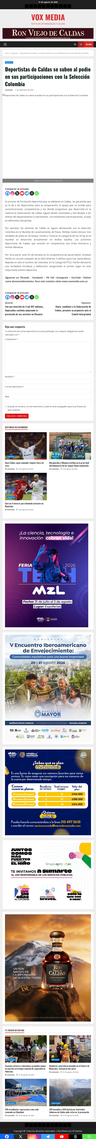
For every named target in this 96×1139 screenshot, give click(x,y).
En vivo (89, 44)
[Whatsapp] (36, 193)
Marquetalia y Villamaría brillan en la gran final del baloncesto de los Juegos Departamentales (69, 464)
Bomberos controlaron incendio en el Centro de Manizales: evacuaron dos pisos (69, 1067)
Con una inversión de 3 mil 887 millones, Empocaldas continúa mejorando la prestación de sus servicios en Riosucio (24, 308)
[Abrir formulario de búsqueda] (75, 44)
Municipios (11, 1060)
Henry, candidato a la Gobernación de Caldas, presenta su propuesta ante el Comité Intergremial (73, 308)
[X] (17, 193)
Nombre (9, 376)
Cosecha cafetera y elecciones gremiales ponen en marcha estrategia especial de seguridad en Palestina (25, 1068)
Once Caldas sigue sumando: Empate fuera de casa (24, 464)
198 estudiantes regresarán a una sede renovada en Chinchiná (22, 1111)
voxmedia (9, 90)
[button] (5, 44)
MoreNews (63, 1131)
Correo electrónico (14, 386)
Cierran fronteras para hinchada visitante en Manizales (24, 505)
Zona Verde (56, 1103)
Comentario (11, 339)
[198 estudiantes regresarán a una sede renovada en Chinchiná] (26, 1092)
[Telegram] (27, 193)
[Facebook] (7, 193)
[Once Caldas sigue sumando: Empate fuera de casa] (26, 446)
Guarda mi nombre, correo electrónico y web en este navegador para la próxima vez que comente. (47, 408)
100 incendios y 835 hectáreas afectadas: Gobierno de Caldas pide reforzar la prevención (69, 1111)
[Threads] (32, 193)
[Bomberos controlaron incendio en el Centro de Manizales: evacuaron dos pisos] (70, 1049)
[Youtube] (22, 193)
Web (7, 396)
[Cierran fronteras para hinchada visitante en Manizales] (26, 486)
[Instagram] (12, 193)
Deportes (9, 62)
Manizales (55, 1060)
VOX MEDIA (48, 16)
